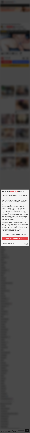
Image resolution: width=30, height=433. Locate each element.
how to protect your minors (8, 243)
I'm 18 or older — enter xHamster (15, 238)
